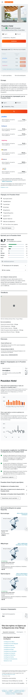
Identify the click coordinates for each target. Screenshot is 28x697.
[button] (2, 2)
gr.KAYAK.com (4, 690)
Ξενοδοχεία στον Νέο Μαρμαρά (11, 643)
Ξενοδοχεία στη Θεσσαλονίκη (10, 659)
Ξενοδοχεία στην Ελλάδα (7, 691)
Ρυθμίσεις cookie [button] (4, 187)
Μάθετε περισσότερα (7, 181)
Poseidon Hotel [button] (4, 531)
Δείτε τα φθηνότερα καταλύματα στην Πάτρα (21, 544)
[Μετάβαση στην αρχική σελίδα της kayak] (9, 2)
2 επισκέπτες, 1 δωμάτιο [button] (9, 37)
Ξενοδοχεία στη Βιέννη (9, 645)
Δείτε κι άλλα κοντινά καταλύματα (22, 514)
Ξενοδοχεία (11, 690)
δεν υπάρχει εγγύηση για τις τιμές (8, 674)
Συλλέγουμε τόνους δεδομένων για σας (12, 680)
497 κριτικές (17, 28)
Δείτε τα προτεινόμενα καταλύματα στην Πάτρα (21, 574)
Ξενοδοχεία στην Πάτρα (10, 693)
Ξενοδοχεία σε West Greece (18, 691)
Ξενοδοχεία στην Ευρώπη (20, 690)
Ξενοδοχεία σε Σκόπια (9, 657)
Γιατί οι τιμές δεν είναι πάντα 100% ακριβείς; (13, 683)
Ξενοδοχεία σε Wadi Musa (9, 655)
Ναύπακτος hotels (8, 660)
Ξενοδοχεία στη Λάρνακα (9, 653)
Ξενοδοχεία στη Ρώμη (9, 649)
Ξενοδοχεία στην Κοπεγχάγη (10, 651)
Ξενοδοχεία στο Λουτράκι (9, 647)
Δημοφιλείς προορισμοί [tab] (8, 632)
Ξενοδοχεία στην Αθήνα (9, 641)
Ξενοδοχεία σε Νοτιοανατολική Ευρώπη (13, 692)
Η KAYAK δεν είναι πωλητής (9, 678)
